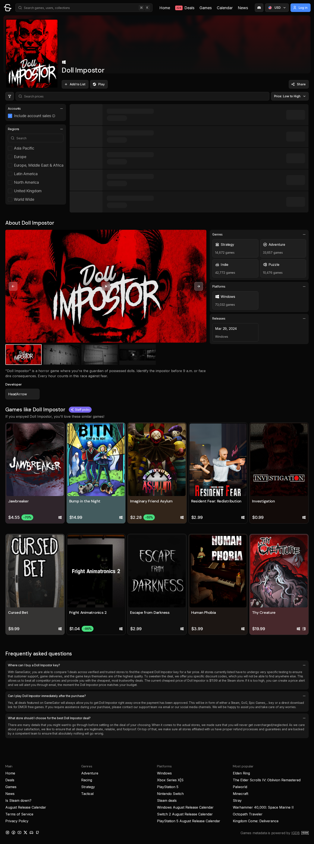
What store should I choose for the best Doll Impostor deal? (49, 718)
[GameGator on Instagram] (7, 832)
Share (301, 84)
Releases (218, 318)
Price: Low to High (287, 96)
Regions (13, 129)
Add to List (77, 84)
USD (277, 7)
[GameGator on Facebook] (13, 832)
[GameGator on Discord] (259, 7)
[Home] (7, 7)
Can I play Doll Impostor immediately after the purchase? (47, 696)
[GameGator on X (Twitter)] (25, 832)
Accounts (14, 108)
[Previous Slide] (13, 286)
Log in (303, 7)
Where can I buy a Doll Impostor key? (34, 665)
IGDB (295, 833)
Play (101, 84)
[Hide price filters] (9, 96)
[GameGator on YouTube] (19, 832)
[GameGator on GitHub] (37, 832)
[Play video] (106, 286)
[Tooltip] (54, 116)
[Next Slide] (198, 286)
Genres (217, 234)
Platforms (218, 286)
